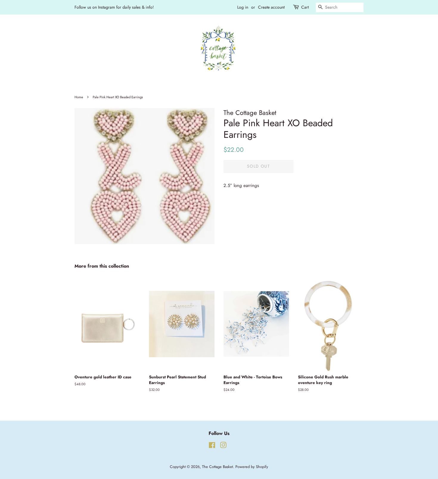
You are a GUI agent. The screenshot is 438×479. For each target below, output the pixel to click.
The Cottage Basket (217, 466)
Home (78, 97)
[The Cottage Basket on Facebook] (212, 446)
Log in (242, 7)
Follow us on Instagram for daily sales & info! (114, 7)
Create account (271, 7)
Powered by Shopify (251, 466)
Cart (305, 7)
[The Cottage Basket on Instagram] (223, 446)
